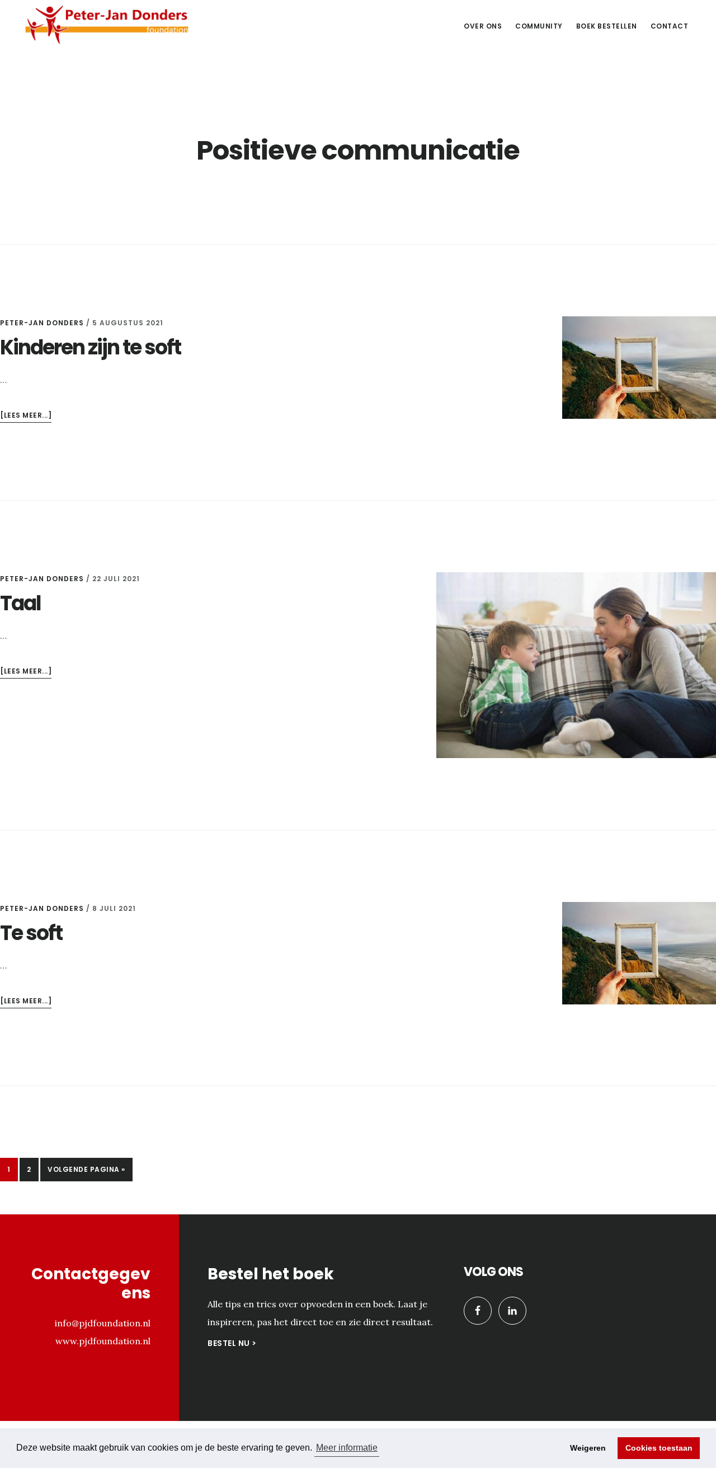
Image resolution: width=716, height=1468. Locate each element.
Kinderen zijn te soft (90, 347)
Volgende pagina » (86, 1172)
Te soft (31, 933)
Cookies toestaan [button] (659, 1447)
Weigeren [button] (588, 1447)
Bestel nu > (232, 1343)
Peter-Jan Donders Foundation (106, 24)
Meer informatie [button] (347, 1447)
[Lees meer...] (25, 416)
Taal (20, 603)
